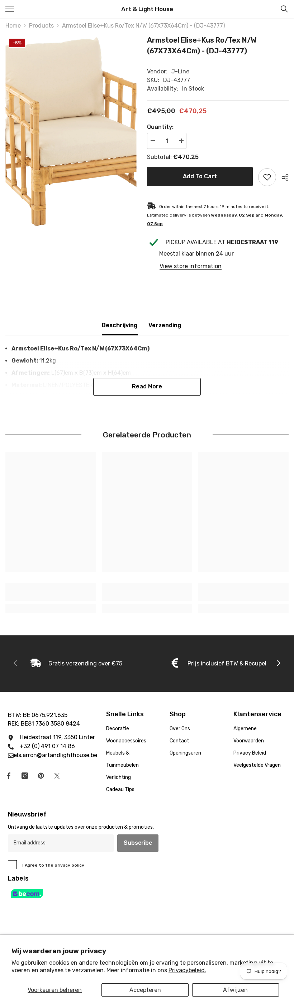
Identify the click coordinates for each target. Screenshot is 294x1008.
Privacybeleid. (187, 970)
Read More (147, 386)
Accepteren (145, 990)
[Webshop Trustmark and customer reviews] (147, 893)
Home (13, 25)
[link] (50, 596)
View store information (191, 266)
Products (41, 25)
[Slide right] (278, 663)
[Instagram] (24, 775)
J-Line (180, 71)
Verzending (164, 325)
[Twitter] (57, 775)
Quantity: (160, 126)
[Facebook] (8, 775)
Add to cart (200, 176)
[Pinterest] (40, 775)
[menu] (9, 9)
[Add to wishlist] (267, 177)
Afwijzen (235, 990)
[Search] (284, 9)
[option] (71, 131)
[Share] (282, 177)
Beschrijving (120, 325)
